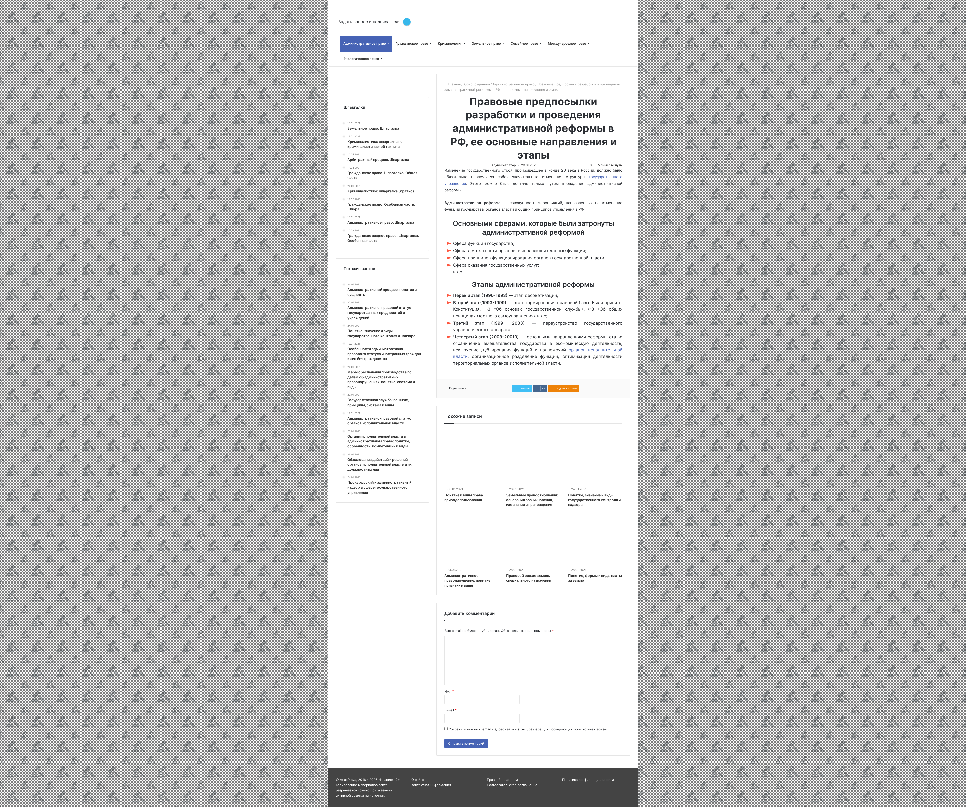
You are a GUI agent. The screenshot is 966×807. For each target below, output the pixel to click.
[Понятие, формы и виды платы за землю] (595, 539)
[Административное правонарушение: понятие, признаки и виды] (471, 539)
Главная (454, 84)
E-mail (450, 710)
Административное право (364, 43)
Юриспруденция (476, 84)
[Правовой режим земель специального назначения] (533, 539)
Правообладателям (502, 780)
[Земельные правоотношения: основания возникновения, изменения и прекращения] (533, 458)
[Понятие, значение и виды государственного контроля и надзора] (595, 458)
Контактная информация (431, 785)
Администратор (503, 165)
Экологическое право (361, 59)
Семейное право (524, 43)
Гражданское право (412, 43)
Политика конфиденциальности (588, 780)
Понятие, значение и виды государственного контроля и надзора (594, 500)
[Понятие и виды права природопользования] (471, 458)
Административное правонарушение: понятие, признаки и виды (467, 580)
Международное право (567, 43)
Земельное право (486, 43)
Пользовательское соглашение (512, 785)
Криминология (450, 43)
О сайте (417, 780)
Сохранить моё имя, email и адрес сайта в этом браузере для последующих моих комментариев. (528, 729)
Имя (449, 691)
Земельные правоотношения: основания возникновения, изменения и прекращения (532, 500)
